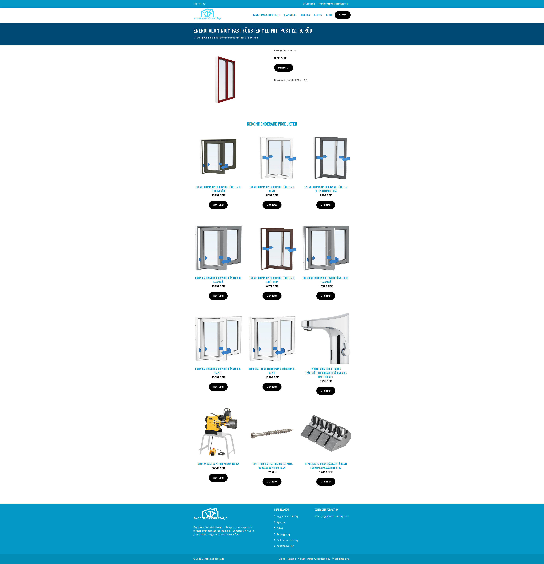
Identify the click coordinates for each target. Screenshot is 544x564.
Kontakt (291, 558)
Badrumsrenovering (287, 540)
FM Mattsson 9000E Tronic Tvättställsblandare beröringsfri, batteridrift (326, 372)
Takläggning (283, 534)
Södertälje (310, 3)
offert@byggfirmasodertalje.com (333, 3)
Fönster (292, 50)
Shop (329, 15)
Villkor (301, 558)
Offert (343, 15)
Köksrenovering (285, 545)
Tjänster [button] (289, 15)
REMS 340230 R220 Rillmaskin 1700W (218, 463)
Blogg (318, 15)
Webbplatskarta (340, 558)
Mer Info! (283, 67)
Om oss (305, 15)
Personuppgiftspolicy (318, 558)
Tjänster (281, 522)
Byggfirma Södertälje (266, 15)
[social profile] (204, 4)
